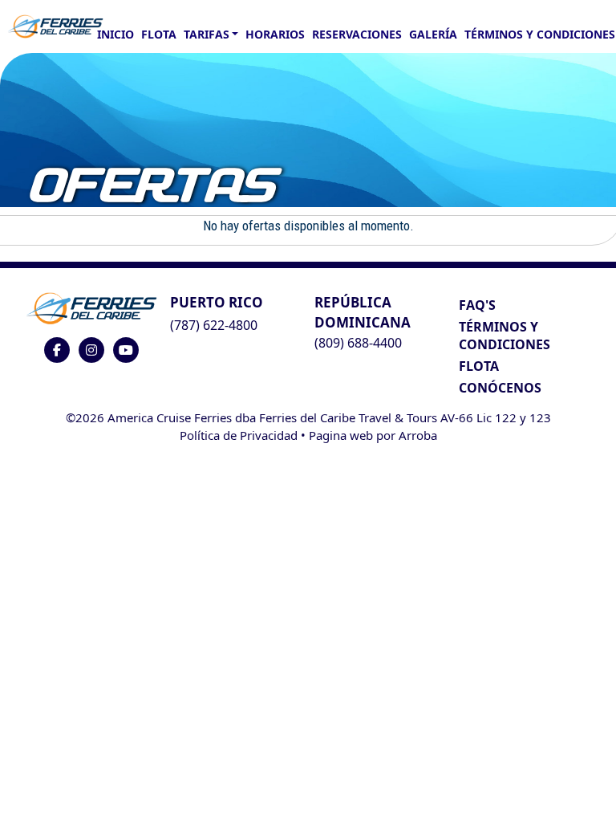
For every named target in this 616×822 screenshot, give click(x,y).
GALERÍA (433, 34)
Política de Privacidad (239, 435)
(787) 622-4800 (213, 325)
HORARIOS (275, 34)
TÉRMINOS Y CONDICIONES (504, 335)
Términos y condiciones (539, 34)
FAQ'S (477, 305)
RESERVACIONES (357, 34)
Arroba (418, 435)
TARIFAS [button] (206, 34)
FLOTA (158, 34)
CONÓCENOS (500, 388)
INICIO (115, 34)
